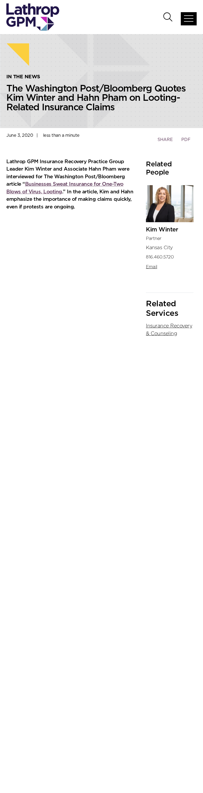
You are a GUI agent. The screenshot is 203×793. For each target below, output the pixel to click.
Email (151, 267)
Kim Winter (162, 230)
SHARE (165, 142)
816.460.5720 (160, 257)
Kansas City (159, 247)
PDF (186, 140)
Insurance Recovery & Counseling (169, 329)
